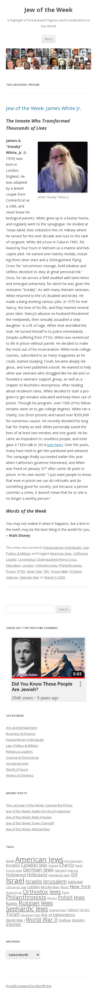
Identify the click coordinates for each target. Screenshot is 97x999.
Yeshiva (64, 919)
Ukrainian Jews (30, 915)
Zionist (13, 924)
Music (64, 887)
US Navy (75, 571)
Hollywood (16, 874)
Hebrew (72, 870)
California (80, 553)
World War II (41, 919)
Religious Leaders (19, 751)
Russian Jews (36, 903)
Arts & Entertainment (21, 727)
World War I (15, 920)
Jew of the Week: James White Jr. (43, 108)
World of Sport (17, 769)
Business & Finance (20, 733)
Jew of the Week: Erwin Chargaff (30, 823)
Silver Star (34, 571)
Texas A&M (59, 571)
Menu (48, 39)
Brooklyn (13, 865)
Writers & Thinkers (20, 775)
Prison (11, 571)
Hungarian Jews (59, 875)
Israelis (33, 881)
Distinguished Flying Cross (57, 559)
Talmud (72, 910)
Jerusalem (55, 881)
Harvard (60, 870)
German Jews (38, 869)
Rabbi (12, 903)
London (28, 565)
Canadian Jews (34, 865)
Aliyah (10, 861)
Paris (65, 892)
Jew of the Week (48, 10)
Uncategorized (17, 763)
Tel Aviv (84, 910)
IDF (74, 874)
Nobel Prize (14, 892)
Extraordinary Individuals (62, 547)
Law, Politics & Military (22, 745)
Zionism (78, 919)
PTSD (21, 571)
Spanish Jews (57, 910)
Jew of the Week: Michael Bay (28, 829)
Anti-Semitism (73, 861)
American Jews (61, 553)
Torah (13, 914)
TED (46, 571)
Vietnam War (29, 577)
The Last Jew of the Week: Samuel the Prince (39, 805)
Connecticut (27, 559)
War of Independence (58, 914)
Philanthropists (70, 565)
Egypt (79, 865)
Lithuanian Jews (16, 887)
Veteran (12, 577)
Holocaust (37, 874)
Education (13, 565)
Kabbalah (75, 881)
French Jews (14, 870)
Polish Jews (71, 897)
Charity (11, 559)
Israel (15, 880)
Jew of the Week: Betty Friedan (29, 817)
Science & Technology (22, 757)
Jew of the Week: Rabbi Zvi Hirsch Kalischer (38, 811)
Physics (52, 898)
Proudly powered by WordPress (28, 986)
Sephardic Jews (27, 909)
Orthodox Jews (46, 565)
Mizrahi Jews (50, 887)
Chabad (53, 865)
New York (80, 886)
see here (55, 444)
